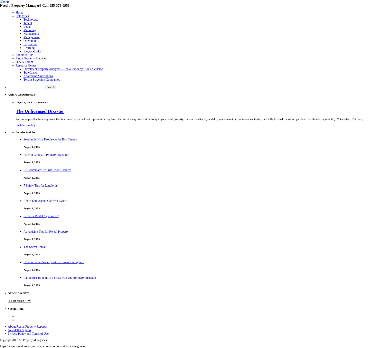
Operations (30, 40)
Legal (27, 26)
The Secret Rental (35, 247)
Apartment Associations (38, 76)
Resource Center (26, 65)
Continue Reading (25, 125)
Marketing (30, 30)
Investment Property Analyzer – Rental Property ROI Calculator (63, 69)
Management (32, 37)
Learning (29, 47)
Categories (22, 16)
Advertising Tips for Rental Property (46, 231)
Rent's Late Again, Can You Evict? (45, 200)
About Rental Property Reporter (27, 326)
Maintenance (31, 33)
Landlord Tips (24, 54)
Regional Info (32, 51)
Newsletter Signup (19, 330)
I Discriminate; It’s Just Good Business (47, 170)
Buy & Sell (30, 44)
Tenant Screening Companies (42, 79)
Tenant (28, 23)
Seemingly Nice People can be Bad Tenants (51, 139)
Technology (31, 19)
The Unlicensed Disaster (40, 111)
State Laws (30, 72)
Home (19, 12)
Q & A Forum (24, 62)
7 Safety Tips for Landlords (40, 185)
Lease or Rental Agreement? (41, 216)
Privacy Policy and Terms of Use (28, 333)
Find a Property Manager (31, 58)
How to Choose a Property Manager (46, 154)
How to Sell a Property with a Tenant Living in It (54, 262)
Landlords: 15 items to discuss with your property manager (60, 277)
